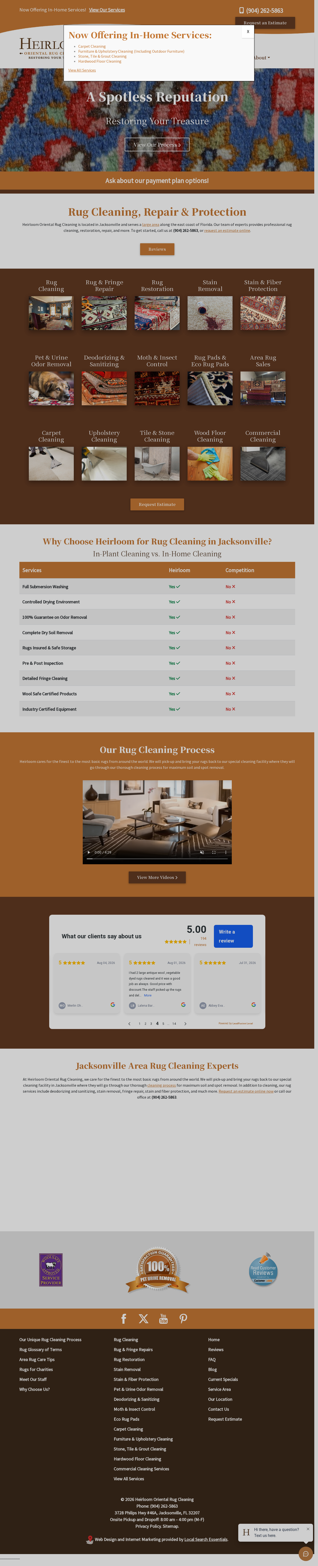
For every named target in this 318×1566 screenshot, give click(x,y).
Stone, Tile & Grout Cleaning (102, 56)
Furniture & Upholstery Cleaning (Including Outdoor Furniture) (131, 51)
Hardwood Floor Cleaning (99, 61)
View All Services (82, 70)
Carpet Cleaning (92, 46)
